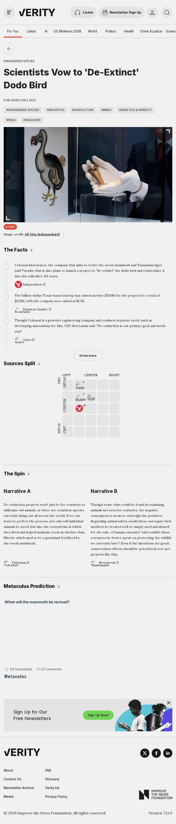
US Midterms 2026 (67, 31)
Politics (110, 31)
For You (13, 31)
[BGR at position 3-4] (91, 396)
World (92, 31)
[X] (144, 754)
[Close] (168, 702)
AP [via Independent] (42, 234)
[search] (166, 12)
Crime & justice (151, 31)
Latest (31, 31)
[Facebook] (156, 754)
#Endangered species (22, 110)
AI (46, 31)
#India (11, 120)
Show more (87, 355)
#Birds (106, 110)
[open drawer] (9, 12)
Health (129, 31)
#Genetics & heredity (135, 110)
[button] (79, 385)
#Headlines (32, 120)
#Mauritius (55, 110)
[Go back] (9, 48)
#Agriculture (83, 110)
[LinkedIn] (167, 754)
